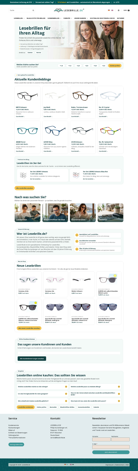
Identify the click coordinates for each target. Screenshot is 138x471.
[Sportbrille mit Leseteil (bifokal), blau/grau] (109, 307)
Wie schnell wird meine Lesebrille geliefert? (33, 401)
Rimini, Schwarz (77, 291)
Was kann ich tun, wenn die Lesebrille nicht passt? (88, 401)
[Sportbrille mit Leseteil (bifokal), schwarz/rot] (82, 307)
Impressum (109, 465)
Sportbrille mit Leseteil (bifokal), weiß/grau (53, 319)
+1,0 (61, 66)
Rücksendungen (14, 428)
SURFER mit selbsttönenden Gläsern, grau (108, 292)
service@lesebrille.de (57, 438)
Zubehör (66, 18)
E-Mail (94, 444)
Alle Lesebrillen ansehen (24, 188)
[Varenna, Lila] (55, 279)
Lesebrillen (18, 18)
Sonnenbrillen (53, 18)
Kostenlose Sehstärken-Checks (102, 18)
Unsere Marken (80, 18)
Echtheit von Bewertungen (17, 433)
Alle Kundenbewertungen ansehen (32, 358)
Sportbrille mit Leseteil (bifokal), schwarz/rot (80, 319)
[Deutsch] (109, 10)
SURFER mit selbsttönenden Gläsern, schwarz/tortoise (28, 319)
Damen (30, 52)
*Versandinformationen (16, 438)
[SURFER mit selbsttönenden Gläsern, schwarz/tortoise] (29, 307)
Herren (38, 52)
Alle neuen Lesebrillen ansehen (29, 328)
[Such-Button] (33, 10)
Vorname (95, 436)
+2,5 (86, 66)
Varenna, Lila (49, 291)
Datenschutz (119, 465)
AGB (127, 465)
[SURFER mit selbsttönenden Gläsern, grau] (109, 279)
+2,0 (78, 66)
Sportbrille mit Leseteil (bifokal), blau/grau (106, 319)
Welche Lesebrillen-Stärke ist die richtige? (33, 387)
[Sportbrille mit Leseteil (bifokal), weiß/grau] (55, 307)
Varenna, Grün (23, 291)
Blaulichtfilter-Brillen (36, 18)
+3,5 (103, 66)
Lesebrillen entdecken (25, 407)
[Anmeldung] (118, 10)
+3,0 (95, 66)
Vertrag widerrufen (16, 444)
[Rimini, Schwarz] (82, 279)
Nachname (114, 436)
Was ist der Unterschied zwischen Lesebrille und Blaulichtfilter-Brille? (93, 394)
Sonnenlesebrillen (84, 407)
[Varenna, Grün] (29, 279)
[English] (112, 10)
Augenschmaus (24, 289)
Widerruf (11, 430)
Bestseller (53, 407)
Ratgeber (120, 18)
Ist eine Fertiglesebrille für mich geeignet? (33, 394)
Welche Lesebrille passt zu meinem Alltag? (86, 387)
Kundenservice (13, 425)
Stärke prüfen (115, 66)
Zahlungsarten (13, 435)
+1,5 (69, 66)
